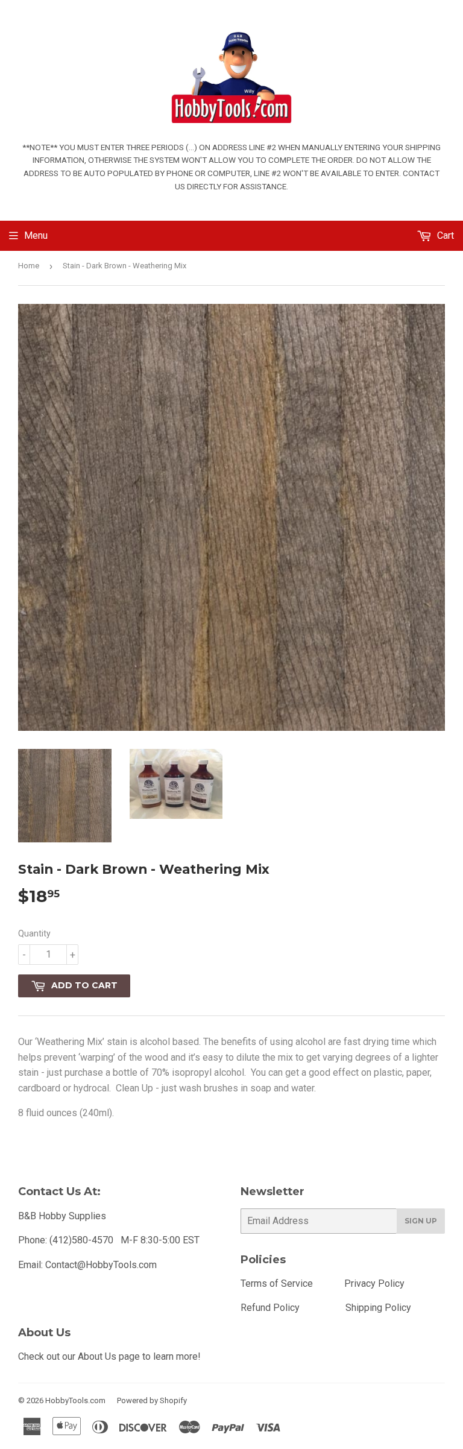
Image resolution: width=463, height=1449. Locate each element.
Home (28, 265)
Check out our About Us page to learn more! (109, 1356)
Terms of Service (277, 1283)
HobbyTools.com (75, 1400)
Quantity (34, 933)
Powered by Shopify (152, 1400)
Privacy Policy (374, 1283)
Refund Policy (270, 1307)
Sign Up (421, 1220)
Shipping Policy (378, 1307)
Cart (444, 235)
